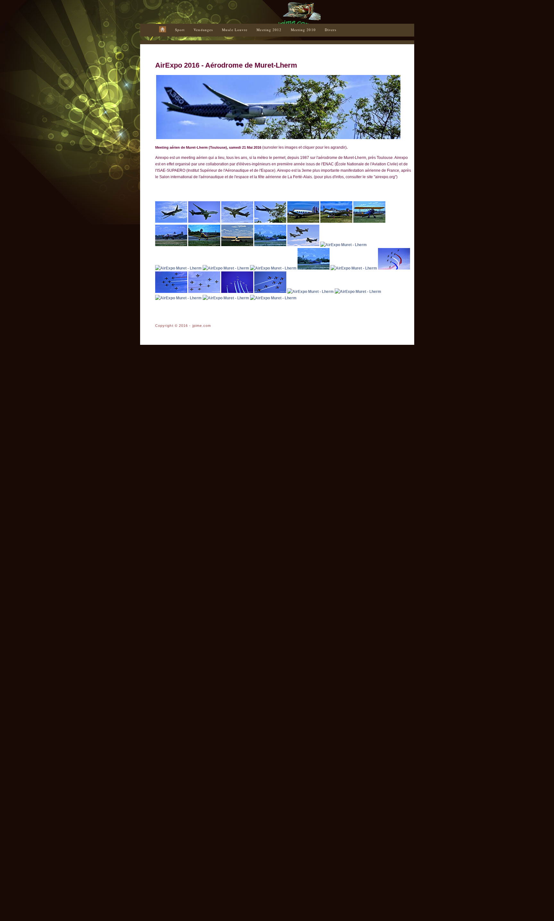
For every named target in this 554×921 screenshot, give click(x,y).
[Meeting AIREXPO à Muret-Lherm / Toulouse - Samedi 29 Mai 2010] (171, 221)
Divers (331, 29)
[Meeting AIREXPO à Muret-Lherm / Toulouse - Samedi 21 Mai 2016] (204, 221)
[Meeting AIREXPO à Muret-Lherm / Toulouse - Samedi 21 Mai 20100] (394, 268)
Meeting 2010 (303, 29)
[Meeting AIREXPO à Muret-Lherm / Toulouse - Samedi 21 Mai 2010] (226, 268)
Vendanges (203, 29)
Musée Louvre (235, 29)
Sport (180, 29)
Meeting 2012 (268, 29)
